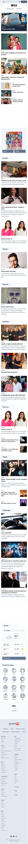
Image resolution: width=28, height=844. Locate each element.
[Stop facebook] (11, 836)
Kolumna (5, 284)
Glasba (3, 27)
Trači (13, 82)
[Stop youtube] (14, 836)
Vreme (6, 625)
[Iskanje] (26, 5)
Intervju (5, 249)
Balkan (13, 90)
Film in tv (5, 407)
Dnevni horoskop (8, 665)
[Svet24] (3, 1)
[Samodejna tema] (16, 2)
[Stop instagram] (16, 836)
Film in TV (14, 98)
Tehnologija (6, 510)
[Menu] (2, 5)
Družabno (6, 321)
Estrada (5, 158)
